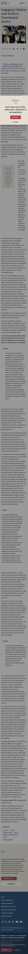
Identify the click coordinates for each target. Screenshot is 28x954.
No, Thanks (15, 122)
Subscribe (15, 117)
